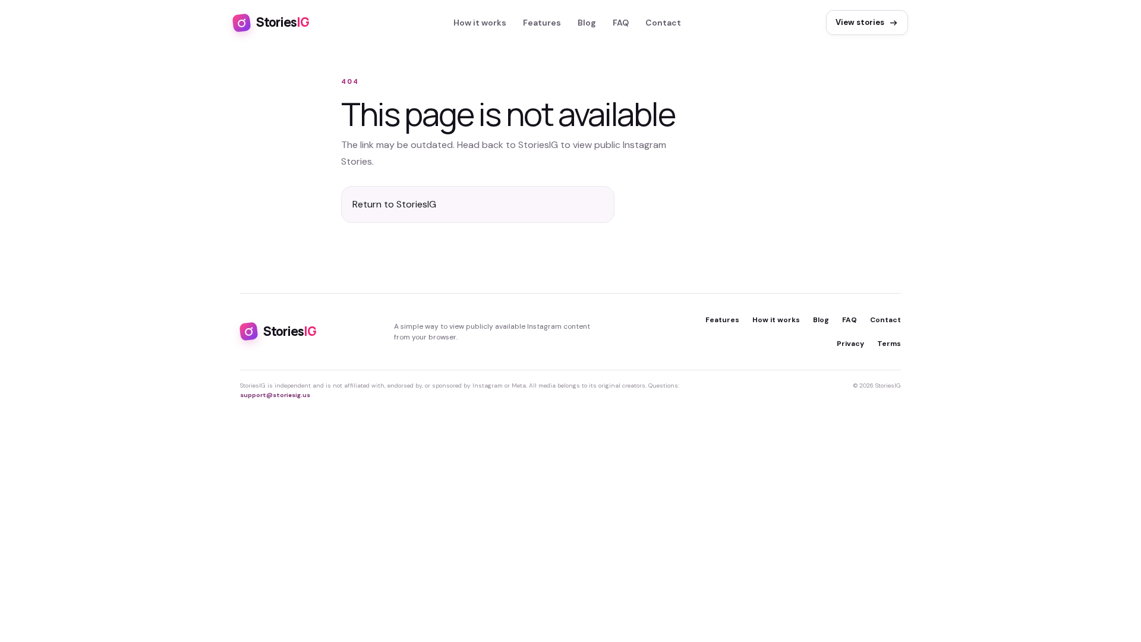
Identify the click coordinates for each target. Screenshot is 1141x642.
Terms (889, 343)
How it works (479, 22)
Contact (663, 22)
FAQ (621, 22)
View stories (860, 22)
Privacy (850, 343)
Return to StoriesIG (394, 204)
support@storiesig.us (275, 395)
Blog (587, 22)
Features (542, 22)
